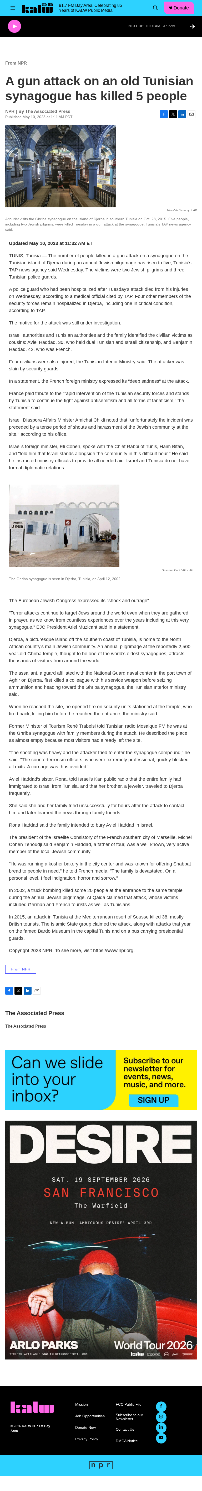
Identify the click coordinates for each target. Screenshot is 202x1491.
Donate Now (85, 1428)
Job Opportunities (90, 1416)
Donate (181, 7)
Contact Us (125, 1429)
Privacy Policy (86, 1439)
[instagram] (161, 1417)
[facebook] (161, 1406)
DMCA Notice (127, 1441)
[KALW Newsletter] (101, 1080)
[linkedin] (161, 1427)
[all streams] (194, 26)
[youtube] (161, 1438)
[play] (14, 26)
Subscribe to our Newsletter (129, 1417)
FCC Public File (129, 1404)
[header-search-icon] (155, 8)
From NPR (16, 63)
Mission (81, 1404)
